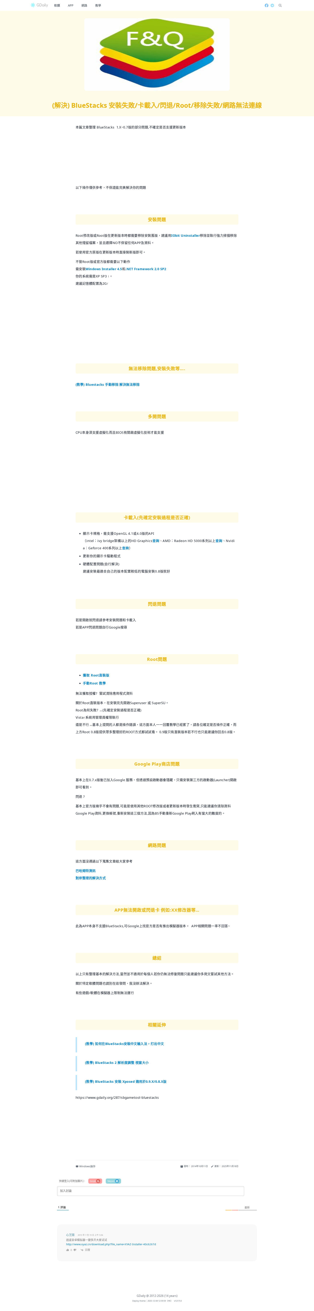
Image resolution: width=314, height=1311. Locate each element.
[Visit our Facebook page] (265, 5)
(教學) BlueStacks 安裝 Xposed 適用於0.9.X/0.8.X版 (125, 1081)
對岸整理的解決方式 (91, 878)
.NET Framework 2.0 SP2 (145, 269)
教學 (98, 5)
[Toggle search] (280, 5)
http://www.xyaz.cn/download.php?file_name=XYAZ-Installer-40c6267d (111, 1244)
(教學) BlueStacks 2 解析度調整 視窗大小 (117, 1062)
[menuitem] (57, 5)
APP (70, 5)
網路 (84, 5)
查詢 (155, 541)
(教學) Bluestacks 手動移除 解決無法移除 (108, 384)
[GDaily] (39, 5)
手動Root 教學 (94, 683)
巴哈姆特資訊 (86, 871)
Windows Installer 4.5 (104, 269)
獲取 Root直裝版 (96, 675)
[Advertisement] (157, 158)
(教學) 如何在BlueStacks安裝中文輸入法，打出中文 (124, 1044)
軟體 (57, 5)
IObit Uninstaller (185, 235)
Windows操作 (87, 1166)
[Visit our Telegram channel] (271, 5)
